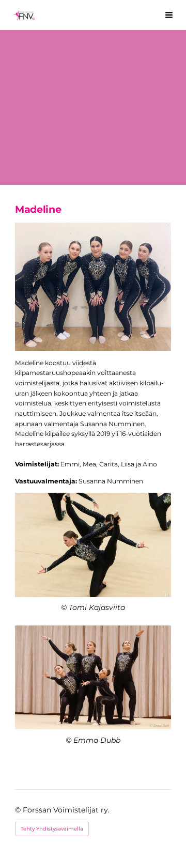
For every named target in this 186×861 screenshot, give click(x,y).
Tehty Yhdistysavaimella (52, 828)
